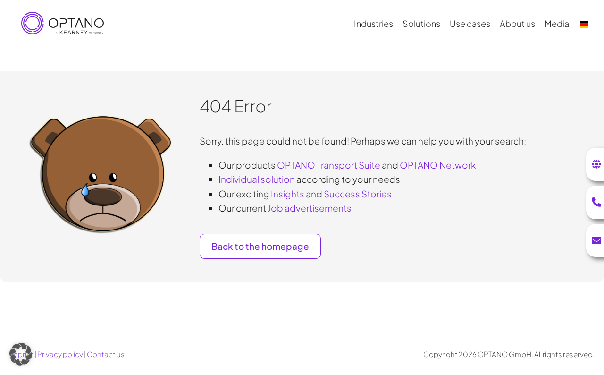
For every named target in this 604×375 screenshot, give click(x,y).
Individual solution (256, 179)
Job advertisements (310, 207)
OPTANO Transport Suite (328, 164)
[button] (21, 354)
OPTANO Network (438, 164)
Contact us (106, 353)
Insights (287, 193)
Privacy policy (60, 353)
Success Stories (358, 193)
